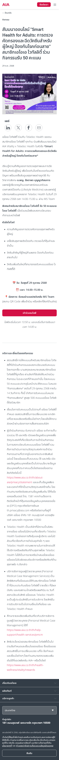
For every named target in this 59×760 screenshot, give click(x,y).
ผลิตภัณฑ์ (7, 690)
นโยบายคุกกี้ (7, 745)
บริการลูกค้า (8, 698)
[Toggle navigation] (55, 4)
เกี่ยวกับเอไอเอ (9, 683)
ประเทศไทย (10, 710)
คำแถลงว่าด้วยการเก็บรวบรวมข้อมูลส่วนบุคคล (34, 745)
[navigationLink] (5, 4)
